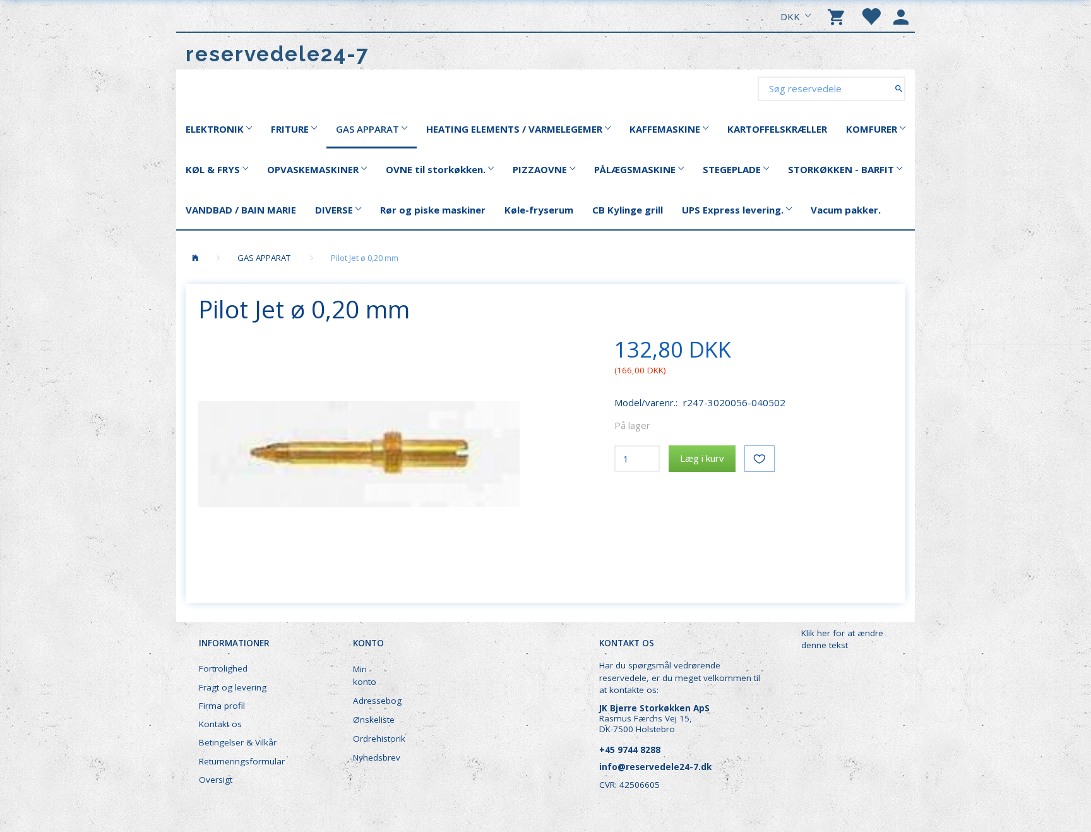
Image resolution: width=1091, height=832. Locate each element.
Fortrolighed (223, 668)
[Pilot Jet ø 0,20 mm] (359, 454)
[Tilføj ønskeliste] (759, 458)
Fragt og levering (232, 687)
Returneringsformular (242, 761)
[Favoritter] (870, 16)
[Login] (901, 16)
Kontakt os (220, 724)
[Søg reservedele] (898, 88)
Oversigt (215, 779)
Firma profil (222, 705)
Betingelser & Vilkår (238, 742)
